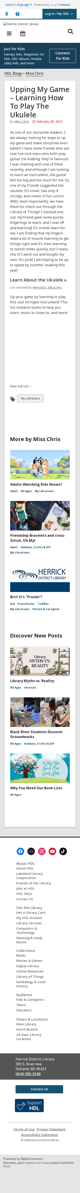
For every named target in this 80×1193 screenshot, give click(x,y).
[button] (6, 14)
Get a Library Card (30, 912)
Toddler (43, 604)
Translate (64, 5)
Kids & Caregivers (30, 999)
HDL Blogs (13, 73)
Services (30, 687)
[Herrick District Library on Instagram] (42, 851)
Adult (14, 491)
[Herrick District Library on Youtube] (52, 851)
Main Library (26, 1024)
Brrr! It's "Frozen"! (26, 596)
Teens (21, 1005)
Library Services (29, 923)
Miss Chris (35, 73)
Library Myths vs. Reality (32, 680)
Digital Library (27, 966)
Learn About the (36, 280)
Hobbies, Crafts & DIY (36, 547)
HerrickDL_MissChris (47, 287)
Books (21, 955)
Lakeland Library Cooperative (29, 875)
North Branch (27, 1029)
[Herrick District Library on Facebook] (20, 851)
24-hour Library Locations (28, 1036)
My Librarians (30, 399)
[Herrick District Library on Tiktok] (63, 851)
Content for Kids (62, 56)
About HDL (25, 868)
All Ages (26, 491)
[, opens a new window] (29, 1111)
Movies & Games (29, 960)
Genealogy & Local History (30, 984)
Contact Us (24, 899)
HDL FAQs (24, 893)
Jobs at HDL (25, 888)
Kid (12, 604)
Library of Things (30, 976)
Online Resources (30, 971)
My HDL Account (29, 917)
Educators (24, 1010)
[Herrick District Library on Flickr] (31, 851)
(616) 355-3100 (28, 1073)
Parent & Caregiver (46, 609)
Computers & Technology (26, 930)
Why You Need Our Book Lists (36, 788)
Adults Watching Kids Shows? (36, 484)
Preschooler (26, 604)
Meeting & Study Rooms (29, 940)
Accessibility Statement (39, 1135)
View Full (19, 386)
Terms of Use (24, 1129)
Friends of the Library (33, 883)
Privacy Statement (51, 1129)
